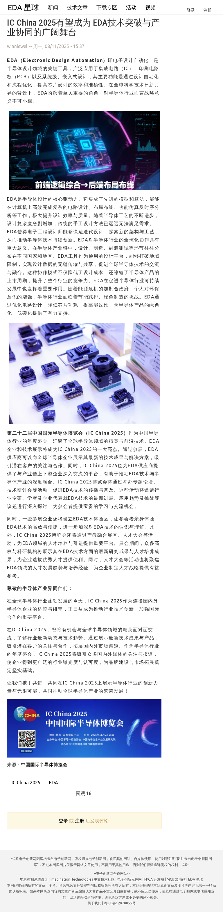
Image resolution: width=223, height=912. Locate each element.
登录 (191, 10)
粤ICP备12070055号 (120, 903)
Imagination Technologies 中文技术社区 (83, 879)
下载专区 (106, 7)
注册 (208, 10)
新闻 (53, 7)
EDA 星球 (23, 7)
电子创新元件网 (129, 879)
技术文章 (77, 7)
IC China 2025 (25, 782)
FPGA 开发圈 (154, 879)
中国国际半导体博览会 (44, 764)
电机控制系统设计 (34, 879)
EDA (53, 782)
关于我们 (94, 903)
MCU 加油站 (176, 879)
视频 (150, 7)
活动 (131, 7)
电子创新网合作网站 (111, 873)
